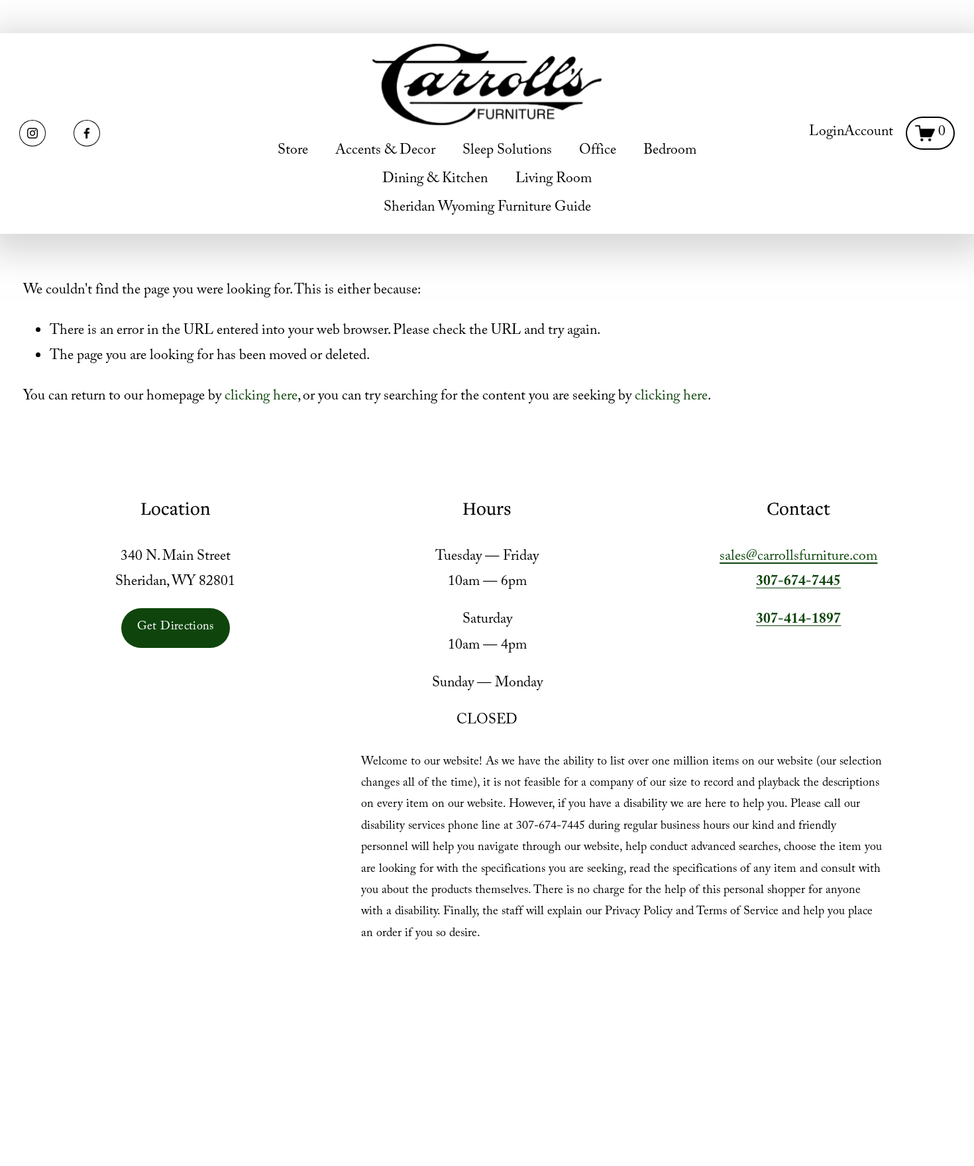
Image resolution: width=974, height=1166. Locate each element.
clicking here (261, 397)
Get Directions (175, 627)
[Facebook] (87, 133)
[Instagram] (32, 133)
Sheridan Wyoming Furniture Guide (487, 208)
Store (293, 151)
